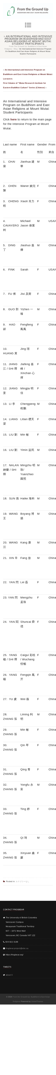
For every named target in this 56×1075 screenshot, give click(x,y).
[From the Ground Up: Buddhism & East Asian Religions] (28, 11)
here (13, 119)
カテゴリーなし (22, 881)
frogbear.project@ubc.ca (17, 948)
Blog (15, 49)
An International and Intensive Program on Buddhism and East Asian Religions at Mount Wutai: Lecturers (28, 74)
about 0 (9, 975)
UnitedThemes (37, 1001)
